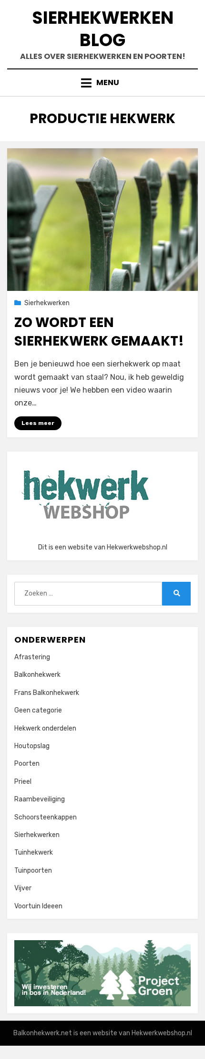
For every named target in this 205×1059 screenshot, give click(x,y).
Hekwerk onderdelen (45, 728)
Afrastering (32, 657)
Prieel (22, 782)
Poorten (27, 764)
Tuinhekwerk (33, 852)
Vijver (22, 888)
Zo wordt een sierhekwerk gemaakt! (99, 331)
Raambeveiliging (39, 799)
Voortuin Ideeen (38, 906)
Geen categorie (38, 710)
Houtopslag (32, 746)
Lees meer (37, 423)
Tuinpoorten (33, 870)
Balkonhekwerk (37, 675)
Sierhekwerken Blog (103, 29)
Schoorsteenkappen (45, 817)
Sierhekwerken (47, 303)
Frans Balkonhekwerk (46, 693)
